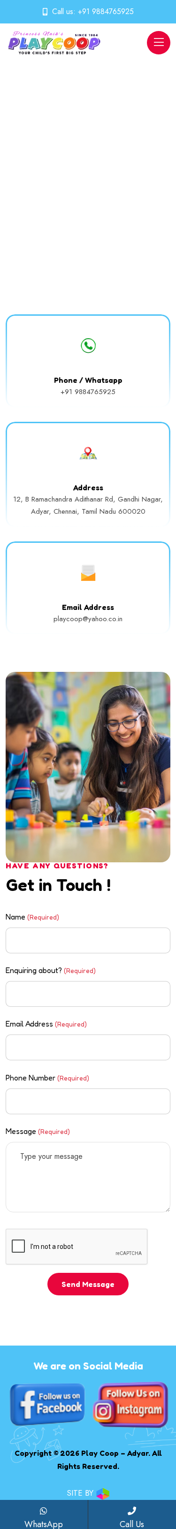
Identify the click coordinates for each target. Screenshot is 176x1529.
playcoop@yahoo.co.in (88, 619)
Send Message (88, 1284)
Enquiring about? (51, 970)
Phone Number (47, 1077)
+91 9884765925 (106, 11)
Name (32, 916)
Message (38, 1131)
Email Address (46, 1023)
